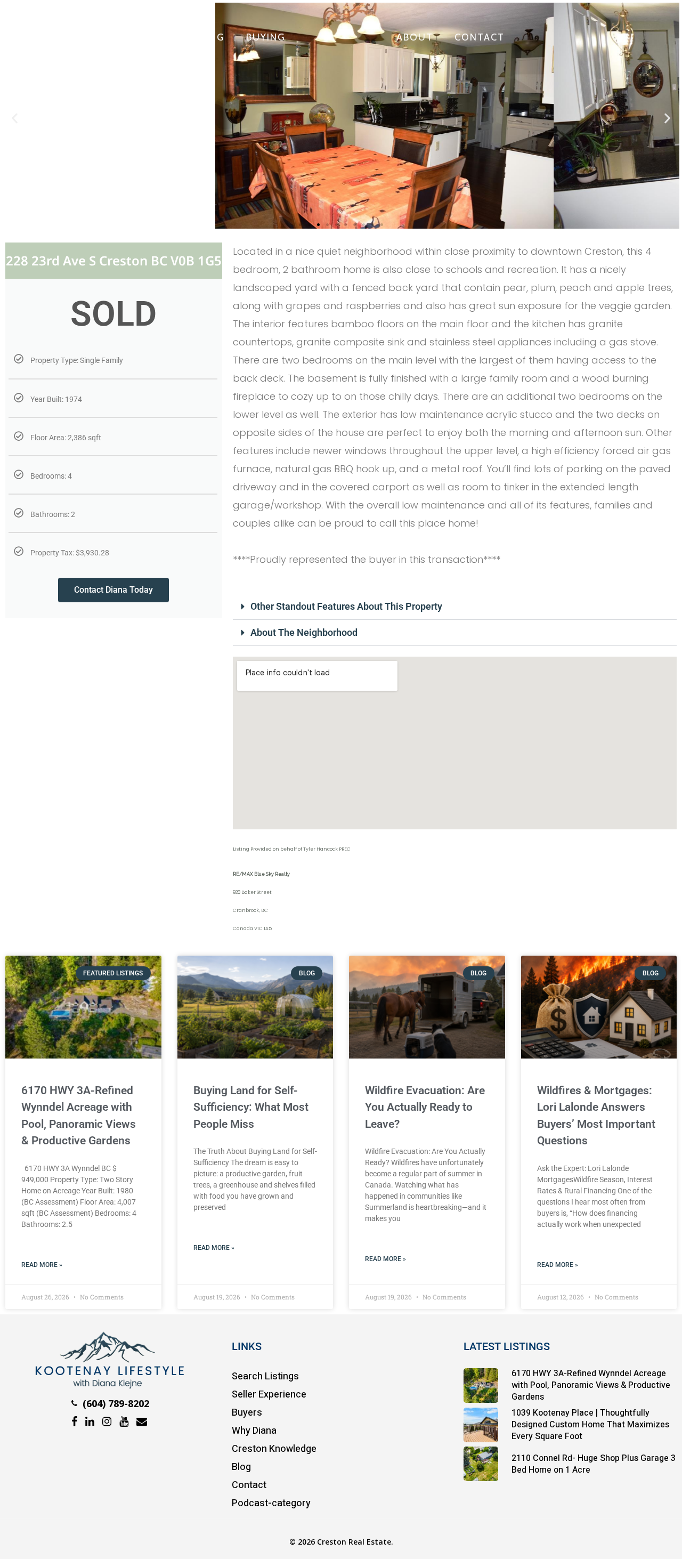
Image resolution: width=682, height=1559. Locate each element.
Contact (479, 37)
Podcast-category (271, 1503)
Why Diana (254, 1431)
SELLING (203, 37)
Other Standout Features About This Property (346, 606)
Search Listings (265, 1376)
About (414, 37)
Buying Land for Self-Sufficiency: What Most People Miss (250, 1107)
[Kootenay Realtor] (109, 1385)
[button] (14, 118)
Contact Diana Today (113, 590)
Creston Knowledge (274, 1449)
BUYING (266, 37)
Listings (136, 37)
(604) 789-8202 (114, 1403)
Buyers (247, 1412)
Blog (241, 1467)
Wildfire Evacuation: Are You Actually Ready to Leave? (425, 1107)
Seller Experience (269, 1394)
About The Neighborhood (304, 632)
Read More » (41, 1265)
